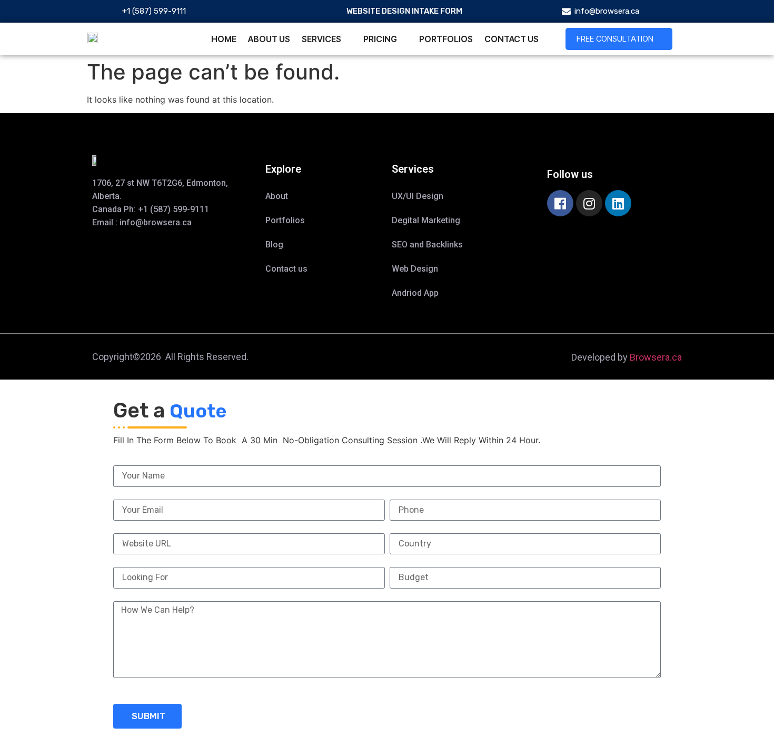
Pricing (380, 39)
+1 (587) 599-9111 (173, 209)
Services (321, 39)
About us (269, 39)
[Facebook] (560, 203)
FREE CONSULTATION (615, 39)
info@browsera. (151, 222)
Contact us (511, 39)
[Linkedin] (618, 203)
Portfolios (446, 39)
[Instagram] (589, 203)
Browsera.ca (656, 357)
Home (223, 39)
